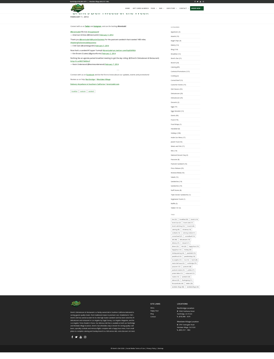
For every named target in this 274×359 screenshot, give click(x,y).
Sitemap (160, 348)
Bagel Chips (175, 41)
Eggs (172, 107)
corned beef (177, 236)
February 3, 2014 (106, 35)
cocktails (176, 233)
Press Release (176, 168)
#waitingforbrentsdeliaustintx (83, 42)
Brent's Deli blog (178, 226)
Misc (172, 151)
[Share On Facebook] (5, 355)
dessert (185, 243)
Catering (174, 67)
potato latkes (177, 273)
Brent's (194, 219)
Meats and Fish (176, 146)
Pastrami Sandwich (177, 164)
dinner (175, 246)
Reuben (175, 277)
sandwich (91, 91)
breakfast (74, 91)
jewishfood (176, 256)
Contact (153, 317)
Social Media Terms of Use (135, 348)
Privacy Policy (151, 348)
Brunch (173, 63)
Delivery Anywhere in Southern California (87, 84)
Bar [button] (160, 8)
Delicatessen (175, 93)
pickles (191, 270)
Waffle (173, 203)
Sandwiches (175, 181)
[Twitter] (197, 1)
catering (175, 229)
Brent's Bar (176, 223)
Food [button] (153, 8)
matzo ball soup (178, 263)
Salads (173, 177)
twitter (189, 283)
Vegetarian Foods (177, 199)
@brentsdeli (75, 32)
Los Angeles (176, 260)
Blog (172, 49)
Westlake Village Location (188, 321)
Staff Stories (175, 190)
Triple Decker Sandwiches (180, 195)
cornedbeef (190, 236)
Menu (152, 308)
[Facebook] (72, 337)
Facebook (90, 75)
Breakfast (174, 54)
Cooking (173, 76)
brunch (190, 226)
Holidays (174, 133)
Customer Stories (177, 85)
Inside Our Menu (176, 137)
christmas (186, 229)
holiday (187, 250)
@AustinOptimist (97, 39)
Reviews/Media (176, 173)
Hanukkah (174, 129)
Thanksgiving (187, 280)
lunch (194, 260)
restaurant (189, 273)
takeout (175, 280)
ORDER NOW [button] (195, 8)
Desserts (174, 102)
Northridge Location (185, 308)
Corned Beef (175, 80)
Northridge (90, 79)
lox (186, 260)
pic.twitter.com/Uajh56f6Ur (124, 50)
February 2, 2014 (109, 53)
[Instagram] (203, 1)
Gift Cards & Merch (141, 8)
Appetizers (174, 32)
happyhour (176, 250)
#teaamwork (93, 32)
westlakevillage (193, 287)
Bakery (173, 45)
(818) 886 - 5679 (184, 317)
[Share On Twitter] (8, 355)
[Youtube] (200, 1)
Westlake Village (103, 79)
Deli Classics (175, 89)
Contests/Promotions (178, 71)
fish (183, 246)
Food (172, 120)
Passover (174, 159)
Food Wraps (175, 124)
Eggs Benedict (176, 111)
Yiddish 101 (175, 208)
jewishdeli (191, 253)
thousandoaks (177, 283)
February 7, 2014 (112, 64)
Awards (173, 36)
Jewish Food (175, 142)
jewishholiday (189, 256)
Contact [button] (183, 8)
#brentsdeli (108, 50)
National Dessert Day (178, 155)
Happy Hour (194, 246)
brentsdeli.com (113, 84)
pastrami (83, 91)
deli (174, 240)
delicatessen (185, 240)
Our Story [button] (171, 8)
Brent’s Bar (175, 58)
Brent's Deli (188, 223)
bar (174, 219)
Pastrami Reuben (178, 270)
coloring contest (189, 233)
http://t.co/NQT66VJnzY (80, 61)
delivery (175, 243)
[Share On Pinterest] (11, 355)
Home (127, 8)
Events (173, 115)
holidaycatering (178, 253)
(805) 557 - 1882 (184, 330)
